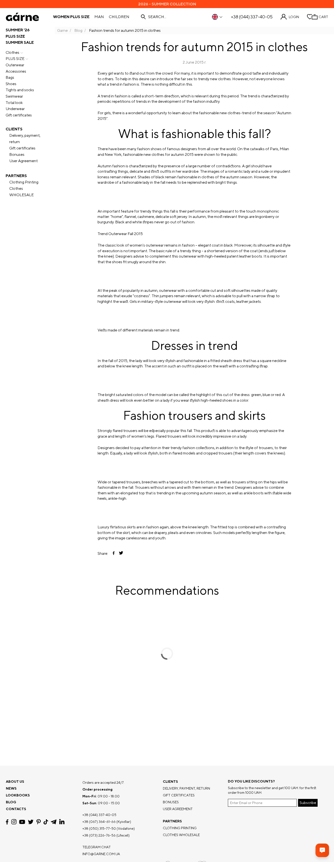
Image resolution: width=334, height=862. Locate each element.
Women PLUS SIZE (71, 17)
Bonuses (16, 154)
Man (99, 17)
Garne (62, 30)
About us (15, 781)
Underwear (15, 108)
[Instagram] (14, 822)
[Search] (143, 16)
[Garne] (22, 17)
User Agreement (23, 161)
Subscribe (308, 802)
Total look (14, 102)
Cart (323, 17)
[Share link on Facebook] (113, 553)
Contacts (16, 809)
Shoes (11, 83)
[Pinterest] (38, 822)
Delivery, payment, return (24, 138)
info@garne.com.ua (101, 854)
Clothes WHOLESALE (21, 191)
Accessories (16, 71)
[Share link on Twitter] (121, 553)
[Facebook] (7, 822)
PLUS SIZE (15, 36)
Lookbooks (18, 795)
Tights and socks (20, 90)
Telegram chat (96, 847)
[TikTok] (46, 822)
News (11, 788)
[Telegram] (53, 822)
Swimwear (14, 96)
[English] (217, 16)
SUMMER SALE (20, 42)
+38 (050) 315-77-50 (99, 828)
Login (294, 17)
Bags (10, 77)
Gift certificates (19, 115)
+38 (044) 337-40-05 (252, 16)
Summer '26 (18, 30)
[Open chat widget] (322, 850)
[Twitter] (30, 821)
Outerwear (15, 65)
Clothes (12, 52)
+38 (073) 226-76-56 (99, 835)
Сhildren (119, 17)
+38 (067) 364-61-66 (99, 822)
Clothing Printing (23, 182)
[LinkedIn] (62, 821)
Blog (78, 30)
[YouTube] (22, 822)
